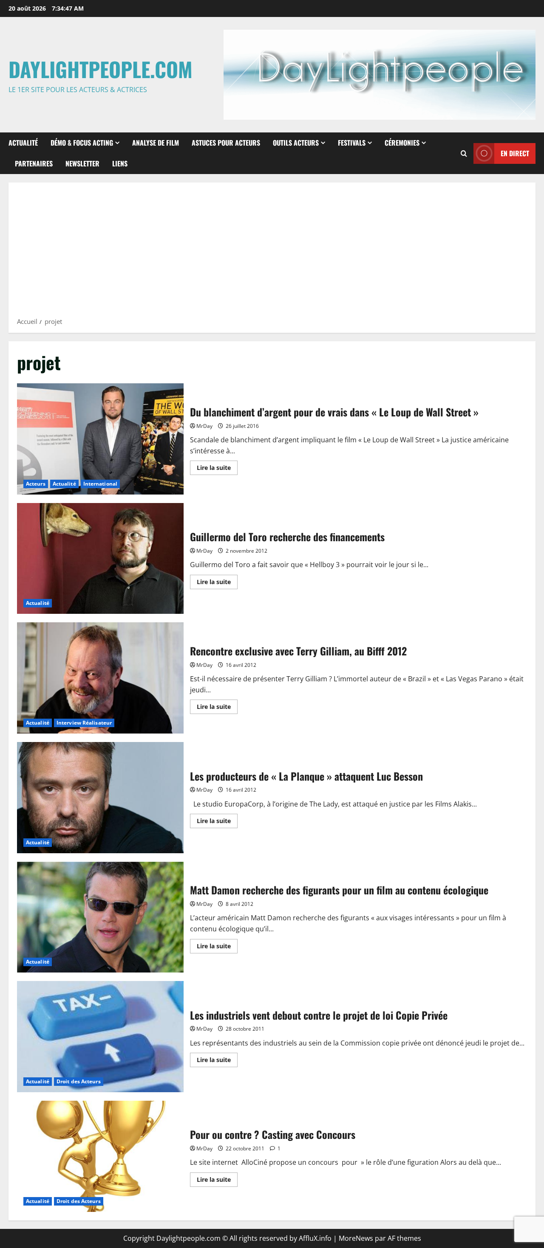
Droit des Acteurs (79, 1081)
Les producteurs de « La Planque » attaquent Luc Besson (100, 797)
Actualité (23, 143)
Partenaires (34, 163)
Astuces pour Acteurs (226, 143)
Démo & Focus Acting (82, 143)
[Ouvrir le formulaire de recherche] (464, 153)
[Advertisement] (272, 252)
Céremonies (402, 143)
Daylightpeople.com (100, 69)
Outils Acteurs (296, 143)
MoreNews (356, 1238)
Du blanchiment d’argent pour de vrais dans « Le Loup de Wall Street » (100, 439)
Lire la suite (217, 469)
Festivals (352, 143)
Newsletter (82, 163)
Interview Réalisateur (84, 722)
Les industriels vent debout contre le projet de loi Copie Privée (100, 1036)
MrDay (204, 426)
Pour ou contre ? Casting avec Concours (100, 1156)
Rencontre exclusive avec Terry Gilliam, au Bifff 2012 (100, 678)
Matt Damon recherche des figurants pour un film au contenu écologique (100, 917)
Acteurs (35, 483)
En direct (515, 153)
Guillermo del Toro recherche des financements (100, 558)
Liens (120, 163)
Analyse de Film (155, 143)
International (100, 483)
